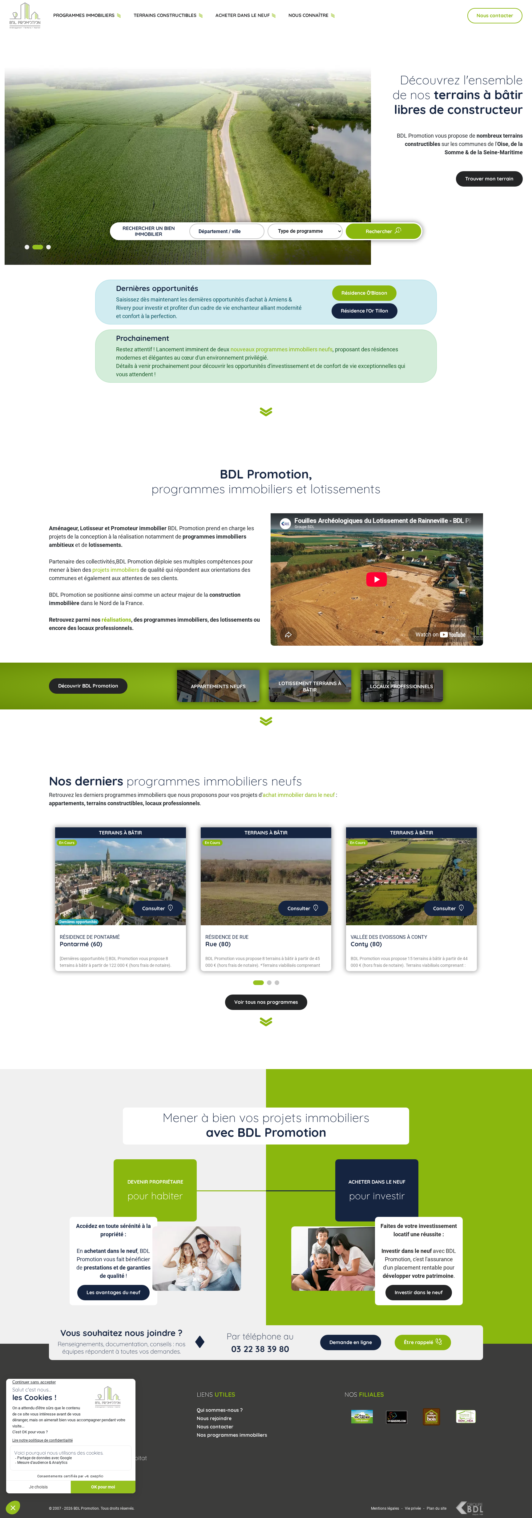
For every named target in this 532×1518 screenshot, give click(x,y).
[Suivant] (266, 412)
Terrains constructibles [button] (166, 15)
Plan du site (436, 1508)
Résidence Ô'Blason (364, 293)
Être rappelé (418, 1342)
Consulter (153, 908)
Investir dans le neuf (419, 1292)
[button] (27, 247)
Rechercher (379, 231)
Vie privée (413, 1508)
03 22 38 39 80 (260, 1348)
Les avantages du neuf (487, 179)
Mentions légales (385, 1508)
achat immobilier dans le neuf (299, 795)
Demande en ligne (350, 1342)
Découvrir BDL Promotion (88, 686)
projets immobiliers (115, 570)
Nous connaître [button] (309, 15)
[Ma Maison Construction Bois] (396, 1416)
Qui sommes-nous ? (220, 1410)
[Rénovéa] (431, 1416)
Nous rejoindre (214, 1418)
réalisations (116, 619)
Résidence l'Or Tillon (364, 311)
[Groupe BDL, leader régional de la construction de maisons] (469, 1508)
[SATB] (466, 1416)
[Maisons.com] (362, 1416)
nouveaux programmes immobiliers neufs (281, 349)
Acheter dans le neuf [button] (243, 15)
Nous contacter (495, 15)
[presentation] (56, 902)
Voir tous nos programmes (266, 1002)
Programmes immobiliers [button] (84, 15)
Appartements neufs (218, 686)
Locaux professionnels (401, 686)
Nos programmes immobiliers (232, 1435)
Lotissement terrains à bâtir (310, 686)
